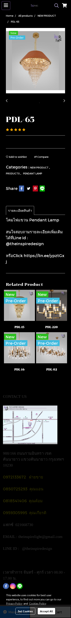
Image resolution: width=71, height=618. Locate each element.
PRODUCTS (13, 173)
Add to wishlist (17, 156)
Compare (43, 156)
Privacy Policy (14, 603)
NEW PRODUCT (39, 167)
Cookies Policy (37, 603)
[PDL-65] (35, 61)
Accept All (46, 611)
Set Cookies (25, 611)
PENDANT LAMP (32, 173)
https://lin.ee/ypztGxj (20, 560)
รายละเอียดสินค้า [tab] (20, 210)
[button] (55, 5)
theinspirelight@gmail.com (41, 536)
